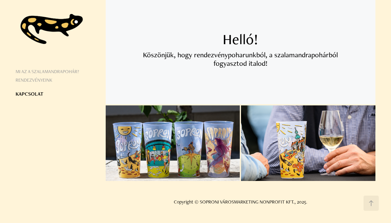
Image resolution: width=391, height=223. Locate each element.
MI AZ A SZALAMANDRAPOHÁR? (47, 71)
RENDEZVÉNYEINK (34, 80)
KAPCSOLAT (29, 93)
